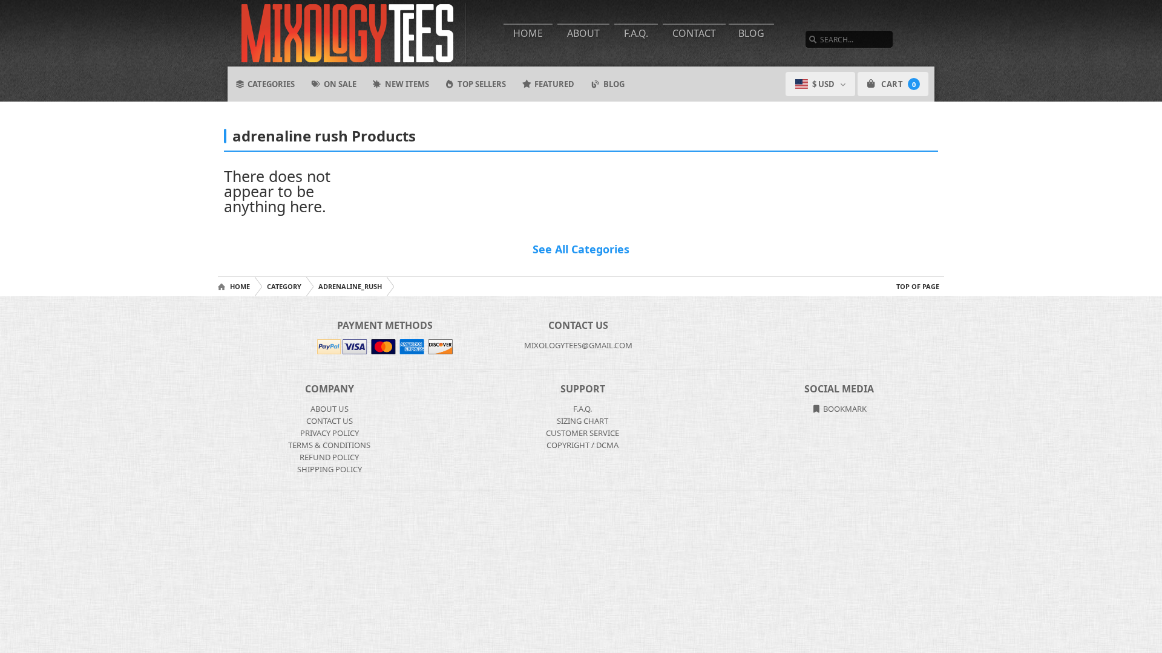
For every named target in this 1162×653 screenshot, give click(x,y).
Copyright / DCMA (583, 445)
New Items (407, 84)
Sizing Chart (582, 420)
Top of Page (917, 286)
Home (528, 33)
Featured (554, 84)
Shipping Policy (329, 469)
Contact (694, 33)
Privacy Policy (329, 432)
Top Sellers (482, 84)
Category (284, 286)
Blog (751, 33)
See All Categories (581, 249)
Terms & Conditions (329, 445)
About (583, 33)
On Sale (340, 84)
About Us (329, 408)
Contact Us (329, 420)
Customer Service (582, 432)
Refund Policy (329, 457)
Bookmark (844, 408)
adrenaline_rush (350, 286)
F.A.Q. (636, 33)
